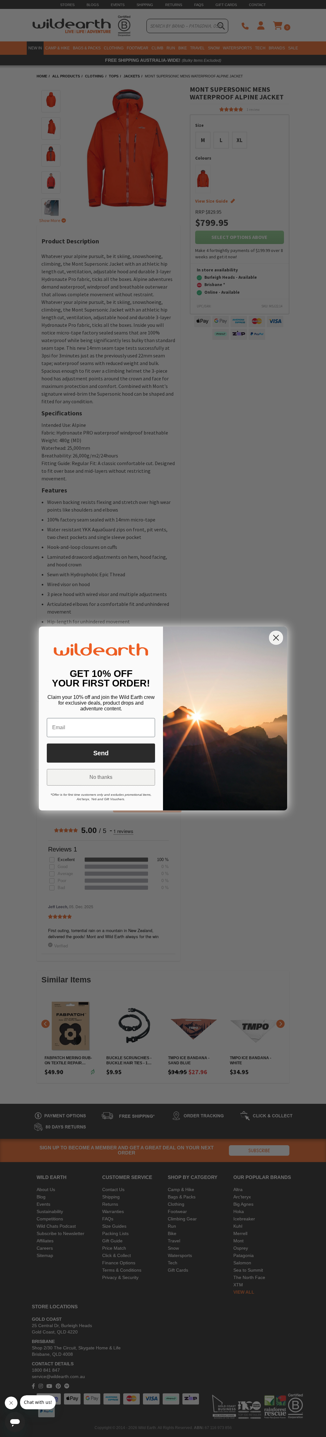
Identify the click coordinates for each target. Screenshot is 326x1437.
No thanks (100, 777)
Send (101, 753)
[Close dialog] (276, 637)
